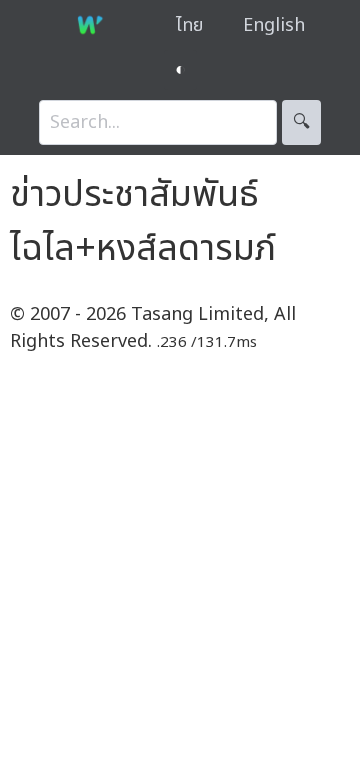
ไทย (189, 25)
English (274, 25)
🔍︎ (301, 122)
